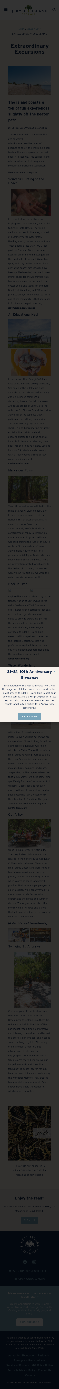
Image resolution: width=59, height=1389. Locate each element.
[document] (29, 694)
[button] (54, 671)
